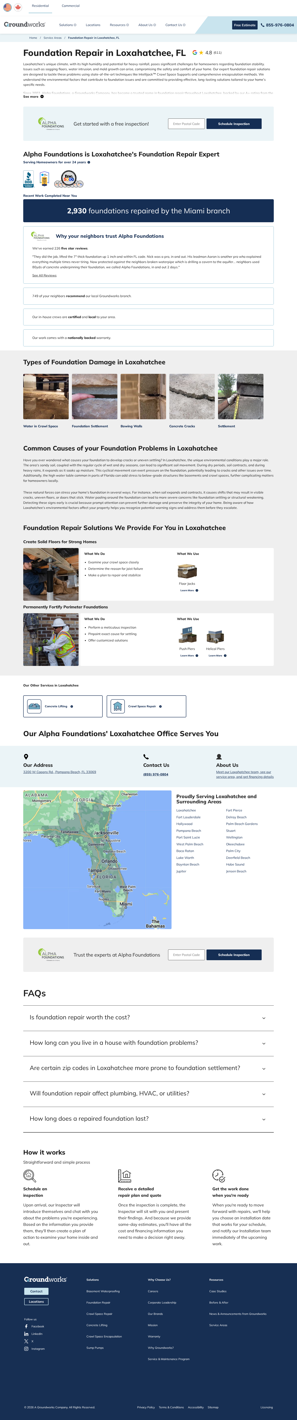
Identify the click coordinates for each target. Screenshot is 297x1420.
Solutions (66, 25)
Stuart (231, 831)
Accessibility (196, 1407)
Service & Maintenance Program (169, 1359)
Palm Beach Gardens (242, 824)
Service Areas (53, 38)
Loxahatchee (186, 810)
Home (33, 38)
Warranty (154, 1336)
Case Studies (217, 1291)
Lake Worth (185, 858)
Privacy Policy (146, 1407)
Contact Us (173, 25)
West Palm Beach (189, 844)
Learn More (187, 590)
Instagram (38, 1349)
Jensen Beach (236, 871)
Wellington (234, 837)
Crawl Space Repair (99, 1314)
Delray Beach (236, 817)
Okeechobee (235, 844)
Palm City (233, 851)
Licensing (267, 1407)
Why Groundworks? (161, 1348)
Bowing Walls (131, 426)
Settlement (226, 426)
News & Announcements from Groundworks (237, 1314)
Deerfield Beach (238, 858)
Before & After (218, 1302)
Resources (117, 25)
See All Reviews (44, 275)
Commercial (71, 6)
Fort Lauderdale (188, 817)
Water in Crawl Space (40, 426)
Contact (36, 1291)
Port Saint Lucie (188, 837)
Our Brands (155, 1314)
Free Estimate (245, 25)
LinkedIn (37, 1334)
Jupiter (181, 871)
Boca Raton (185, 851)
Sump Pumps (95, 1348)
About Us (145, 25)
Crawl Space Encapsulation (104, 1336)
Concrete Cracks (182, 426)
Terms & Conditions (171, 1407)
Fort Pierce (234, 810)
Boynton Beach (187, 864)
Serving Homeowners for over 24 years (54, 162)
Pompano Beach (188, 831)
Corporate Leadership (162, 1302)
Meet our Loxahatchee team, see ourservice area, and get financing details (245, 774)
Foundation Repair (98, 1302)
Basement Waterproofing (103, 1291)
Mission (153, 1325)
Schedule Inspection (234, 124)
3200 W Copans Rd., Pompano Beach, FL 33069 (59, 772)
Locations (93, 25)
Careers (153, 1291)
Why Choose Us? (159, 1280)
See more (31, 96)
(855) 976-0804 (155, 774)
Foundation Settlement (90, 426)
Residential (40, 6)
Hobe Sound (235, 864)
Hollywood (184, 824)
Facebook (38, 1326)
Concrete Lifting (96, 1325)
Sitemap (213, 1407)
